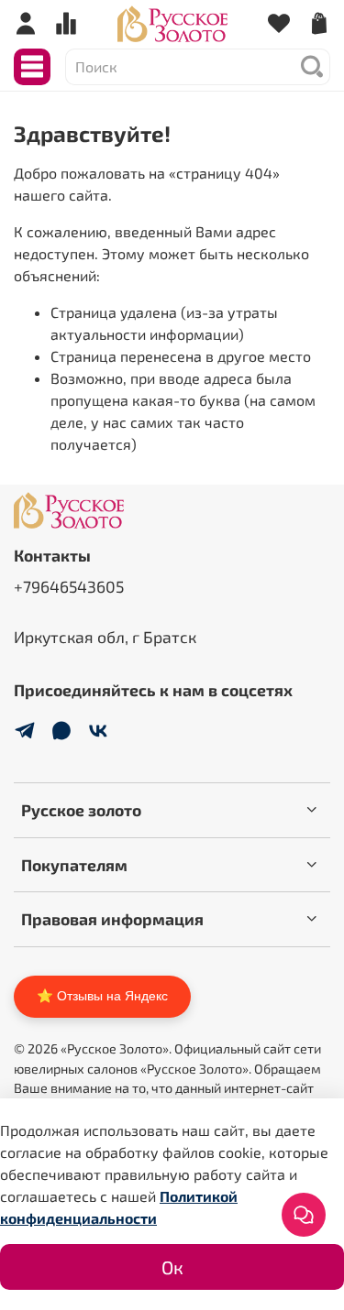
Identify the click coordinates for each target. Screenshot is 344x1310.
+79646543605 (69, 586)
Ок (172, 1267)
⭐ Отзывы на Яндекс (102, 995)
